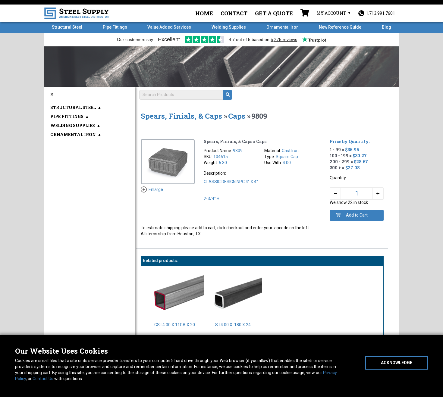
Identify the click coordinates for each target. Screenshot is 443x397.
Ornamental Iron (282, 27)
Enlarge (156, 189)
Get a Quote (274, 13)
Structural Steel (67, 27)
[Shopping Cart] (304, 13)
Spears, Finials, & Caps (181, 116)
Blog (386, 27)
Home (204, 13)
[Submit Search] (227, 95)
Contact (234, 13)
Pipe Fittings (115, 27)
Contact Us (43, 378)
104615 (220, 156)
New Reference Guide (340, 27)
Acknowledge (396, 362)
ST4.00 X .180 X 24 (233, 324)
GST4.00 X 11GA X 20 (174, 324)
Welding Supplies (229, 27)
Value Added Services (169, 27)
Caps (236, 116)
